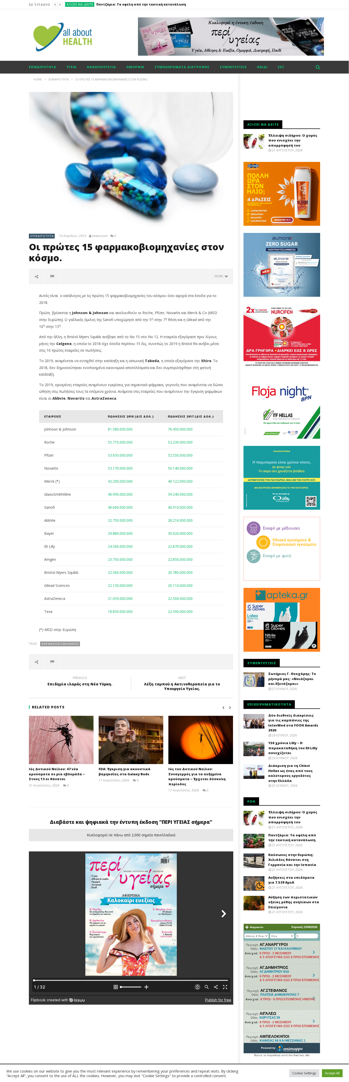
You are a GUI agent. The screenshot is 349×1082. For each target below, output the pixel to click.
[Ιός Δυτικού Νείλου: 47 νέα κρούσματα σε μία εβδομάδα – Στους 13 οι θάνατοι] (61, 740)
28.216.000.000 (180, 520)
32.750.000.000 (120, 520)
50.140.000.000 (180, 468)
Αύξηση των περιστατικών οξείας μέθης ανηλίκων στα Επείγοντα (293, 902)
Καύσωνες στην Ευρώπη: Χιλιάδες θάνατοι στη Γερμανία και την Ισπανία (159, 5)
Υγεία (71, 67)
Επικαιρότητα (42, 67)
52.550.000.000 (180, 455)
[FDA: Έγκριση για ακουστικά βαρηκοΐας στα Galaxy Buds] (131, 740)
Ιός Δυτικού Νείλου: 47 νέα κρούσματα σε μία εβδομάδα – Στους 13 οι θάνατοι (57, 774)
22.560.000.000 (120, 572)
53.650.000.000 (120, 455)
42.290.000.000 (120, 481)
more (220, 276)
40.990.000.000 (120, 494)
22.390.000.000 (180, 611)
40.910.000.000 (180, 507)
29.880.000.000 (120, 533)
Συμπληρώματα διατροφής (182, 67)
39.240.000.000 (180, 494)
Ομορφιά (135, 67)
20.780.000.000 (180, 572)
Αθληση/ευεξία (101, 67)
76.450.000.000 (180, 429)
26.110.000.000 (180, 585)
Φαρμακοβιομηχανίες (60, 644)
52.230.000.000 (180, 442)
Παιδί (262, 67)
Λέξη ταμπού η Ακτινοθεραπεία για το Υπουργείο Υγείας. (182, 684)
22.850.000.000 (180, 559)
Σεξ (281, 67)
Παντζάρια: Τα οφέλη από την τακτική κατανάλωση (292, 837)
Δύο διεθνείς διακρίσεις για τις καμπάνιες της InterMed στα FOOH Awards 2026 (293, 723)
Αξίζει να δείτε (80, 5)
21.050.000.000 (120, 598)
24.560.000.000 (120, 546)
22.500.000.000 (180, 598)
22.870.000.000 (180, 546)
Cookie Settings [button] (304, 1073)
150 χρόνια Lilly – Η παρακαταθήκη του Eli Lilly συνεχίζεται (292, 748)
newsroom (100, 236)
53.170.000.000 (120, 468)
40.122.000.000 (180, 481)
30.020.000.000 (180, 533)
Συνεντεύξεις (233, 67)
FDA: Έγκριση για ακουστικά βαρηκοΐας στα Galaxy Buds (124, 771)
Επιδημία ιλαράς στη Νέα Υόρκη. (80, 681)
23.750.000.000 (120, 559)
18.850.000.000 (120, 611)
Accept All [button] (332, 1073)
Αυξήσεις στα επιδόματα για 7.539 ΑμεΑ (291, 880)
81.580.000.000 (120, 429)
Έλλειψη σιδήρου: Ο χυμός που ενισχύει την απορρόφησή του (292, 140)
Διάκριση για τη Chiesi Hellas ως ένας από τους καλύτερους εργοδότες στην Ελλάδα (290, 773)
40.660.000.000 (120, 507)
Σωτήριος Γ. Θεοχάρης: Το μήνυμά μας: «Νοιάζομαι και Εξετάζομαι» (292, 678)
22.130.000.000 (120, 585)
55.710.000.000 (120, 442)
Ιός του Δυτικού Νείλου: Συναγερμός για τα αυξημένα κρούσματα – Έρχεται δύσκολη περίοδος (197, 776)
